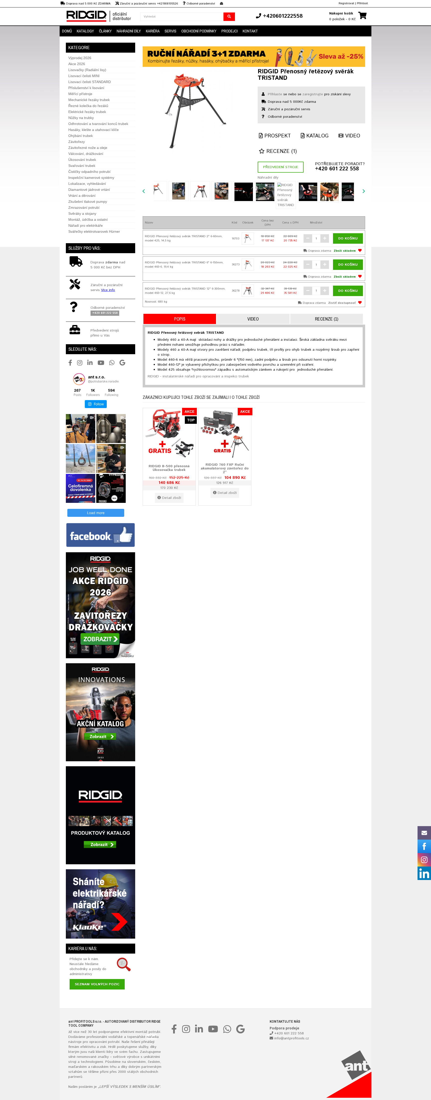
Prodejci (229, 31)
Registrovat (346, 3)
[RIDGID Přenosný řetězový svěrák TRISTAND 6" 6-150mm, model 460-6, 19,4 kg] (248, 265)
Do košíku (348, 238)
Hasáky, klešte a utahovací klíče (93, 130)
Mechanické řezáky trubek (89, 100)
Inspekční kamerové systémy (91, 178)
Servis (170, 31)
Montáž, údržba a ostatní (88, 219)
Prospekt (277, 136)
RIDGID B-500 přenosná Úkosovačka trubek (169, 467)
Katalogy (85, 31)
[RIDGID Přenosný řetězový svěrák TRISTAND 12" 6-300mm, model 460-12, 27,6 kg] (248, 291)
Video (351, 136)
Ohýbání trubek (80, 136)
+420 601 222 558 (337, 169)
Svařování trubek (81, 166)
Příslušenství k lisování (86, 88)
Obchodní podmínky (198, 31)
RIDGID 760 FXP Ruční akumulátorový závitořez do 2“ (225, 468)
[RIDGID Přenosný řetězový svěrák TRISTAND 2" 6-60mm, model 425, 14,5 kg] (248, 238)
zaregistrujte (313, 94)
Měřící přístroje (80, 94)
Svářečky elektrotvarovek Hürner (94, 231)
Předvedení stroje (280, 167)
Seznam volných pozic (97, 984)
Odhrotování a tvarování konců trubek (98, 124)
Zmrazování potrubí (84, 208)
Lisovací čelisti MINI (84, 76)
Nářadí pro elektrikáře (85, 225)
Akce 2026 (76, 64)
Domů (67, 31)
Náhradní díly (129, 31)
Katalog (316, 136)
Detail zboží (171, 497)
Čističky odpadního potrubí (89, 172)
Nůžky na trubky (81, 118)
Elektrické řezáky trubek (87, 112)
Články (105, 31)
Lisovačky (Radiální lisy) (87, 70)
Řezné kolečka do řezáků (88, 106)
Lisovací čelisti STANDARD (89, 82)
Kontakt (250, 31)
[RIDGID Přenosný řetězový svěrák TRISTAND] (196, 111)
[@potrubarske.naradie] (79, 379)
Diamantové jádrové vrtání (89, 190)
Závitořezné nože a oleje (87, 148)
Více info (108, 290)
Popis (179, 319)
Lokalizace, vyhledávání (87, 184)
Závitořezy (76, 142)
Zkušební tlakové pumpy (87, 202)
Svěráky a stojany (82, 214)
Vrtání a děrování (82, 196)
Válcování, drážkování (85, 154)
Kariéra (153, 31)
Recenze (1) (281, 151)
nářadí (152, 1036)
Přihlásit (362, 3)
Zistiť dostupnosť (342, 303)
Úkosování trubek (82, 160)
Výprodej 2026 (79, 58)
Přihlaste (275, 94)
